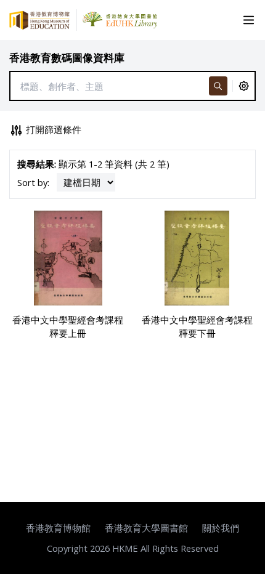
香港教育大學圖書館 (146, 528)
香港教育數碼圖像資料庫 (66, 58)
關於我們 (220, 528)
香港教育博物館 (58, 528)
